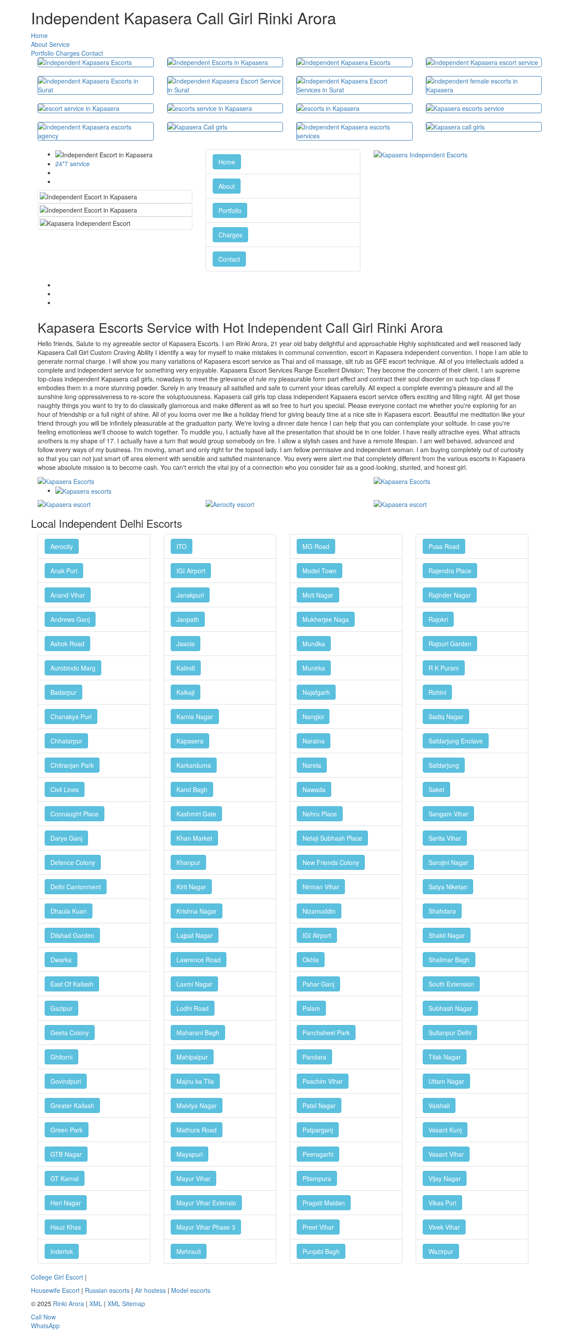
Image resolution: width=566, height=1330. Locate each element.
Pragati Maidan (323, 1202)
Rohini (437, 692)
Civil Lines (64, 789)
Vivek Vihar (444, 1227)
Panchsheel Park (326, 1032)
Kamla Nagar (194, 716)
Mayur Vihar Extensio (206, 1202)
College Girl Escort (57, 1277)
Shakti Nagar (446, 935)
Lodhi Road (192, 1008)
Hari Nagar (65, 1202)
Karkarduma (193, 765)
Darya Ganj (66, 838)
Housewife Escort (55, 1290)
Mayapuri (189, 1154)
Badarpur (63, 692)
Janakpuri (190, 595)
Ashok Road (67, 643)
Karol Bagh (191, 789)
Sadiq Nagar (445, 716)
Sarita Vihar (444, 838)
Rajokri (438, 619)
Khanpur (188, 862)
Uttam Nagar (446, 1081)
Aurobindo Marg (73, 667)
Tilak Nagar (444, 1056)
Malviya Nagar (196, 1105)
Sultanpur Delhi (449, 1032)
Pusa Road (443, 546)
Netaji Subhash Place (332, 838)
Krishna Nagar (196, 911)
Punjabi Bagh (321, 1251)
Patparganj (317, 1129)
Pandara (314, 1056)
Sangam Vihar (448, 813)
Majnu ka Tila (195, 1081)
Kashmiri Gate (196, 813)
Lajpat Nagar (194, 935)
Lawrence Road (198, 959)
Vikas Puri (442, 1202)
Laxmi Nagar (194, 983)
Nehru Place (319, 813)
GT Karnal (64, 1178)
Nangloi (313, 716)
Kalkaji (185, 692)
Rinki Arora (68, 1303)
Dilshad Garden (72, 935)
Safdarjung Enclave (455, 740)
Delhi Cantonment (75, 886)
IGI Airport (190, 570)
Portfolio (42, 53)
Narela (311, 765)
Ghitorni (61, 1056)
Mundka (313, 643)
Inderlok (61, 1251)
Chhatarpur (66, 740)
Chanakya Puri (71, 716)
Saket (436, 789)
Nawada (313, 789)
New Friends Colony (330, 862)
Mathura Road (196, 1129)
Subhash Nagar (450, 1008)
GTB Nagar (66, 1154)
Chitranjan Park (72, 765)
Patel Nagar (319, 1105)
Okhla (310, 959)
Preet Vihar (318, 1227)
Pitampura (316, 1178)
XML (95, 1303)
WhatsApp (45, 1325)
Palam (311, 1008)
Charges (68, 53)
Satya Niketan (447, 886)
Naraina (313, 740)
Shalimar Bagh (449, 959)
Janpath (187, 619)
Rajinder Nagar (449, 595)
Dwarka (61, 959)
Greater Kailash (72, 1105)
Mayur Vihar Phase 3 (205, 1227)
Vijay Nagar (444, 1178)
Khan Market (194, 838)
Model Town (319, 570)
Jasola (185, 643)
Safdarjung (443, 765)
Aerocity (61, 546)
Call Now (43, 1316)
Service (59, 44)
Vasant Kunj (445, 1129)
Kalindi (185, 667)
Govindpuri (65, 1081)
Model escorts (190, 1290)
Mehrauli (188, 1251)
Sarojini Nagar (448, 862)
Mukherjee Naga (325, 619)
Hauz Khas (65, 1227)
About (39, 44)
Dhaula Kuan (68, 911)
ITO (181, 546)
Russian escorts (107, 1290)
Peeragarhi (317, 1154)
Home (39, 35)
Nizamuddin (319, 911)
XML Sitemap (126, 1303)
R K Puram (443, 667)
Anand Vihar (67, 595)
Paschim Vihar (322, 1081)
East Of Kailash (71, 983)
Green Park (66, 1129)
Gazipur (61, 1008)
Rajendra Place (449, 570)
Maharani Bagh (197, 1032)
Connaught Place (74, 813)
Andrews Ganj (70, 619)
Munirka (313, 667)
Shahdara (442, 911)
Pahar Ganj (318, 983)
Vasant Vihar (446, 1154)
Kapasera (189, 740)
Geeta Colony (69, 1032)
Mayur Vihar (193, 1178)
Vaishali (439, 1105)
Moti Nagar (317, 595)
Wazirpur (440, 1251)
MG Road (315, 546)
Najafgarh (316, 692)
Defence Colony (72, 862)
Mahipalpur (192, 1056)
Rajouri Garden (449, 643)
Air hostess (150, 1290)
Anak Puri (63, 570)
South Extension (451, 983)
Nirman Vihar (320, 886)
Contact (92, 53)
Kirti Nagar (191, 886)
